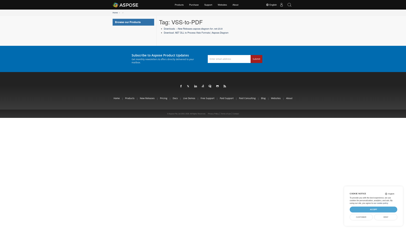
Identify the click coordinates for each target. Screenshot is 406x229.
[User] (281, 5)
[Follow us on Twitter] (188, 86)
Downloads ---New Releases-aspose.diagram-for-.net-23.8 (193, 28)
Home (115, 12)
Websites (222, 4)
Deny (385, 217)
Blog (263, 98)
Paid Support (227, 98)
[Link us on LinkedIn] (196, 86)
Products (179, 4)
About (235, 4)
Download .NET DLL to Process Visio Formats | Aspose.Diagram (196, 32)
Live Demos (189, 98)
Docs (175, 98)
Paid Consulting (247, 98)
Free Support (207, 98)
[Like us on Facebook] (181, 86)
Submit (256, 58)
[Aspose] (126, 5)
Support (208, 4)
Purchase (194, 4)
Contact (236, 114)
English (273, 4)
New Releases (147, 98)
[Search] (289, 5)
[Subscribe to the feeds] (225, 86)
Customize (361, 217)
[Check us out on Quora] (210, 86)
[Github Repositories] (218, 86)
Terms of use (226, 114)
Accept (373, 209)
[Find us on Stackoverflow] (203, 86)
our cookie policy (380, 203)
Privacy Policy (213, 114)
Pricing (163, 98)
